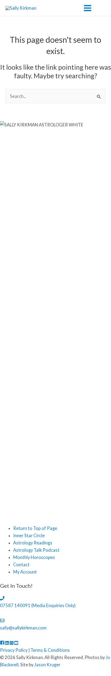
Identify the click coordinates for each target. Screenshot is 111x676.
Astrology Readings (32, 542)
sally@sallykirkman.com (23, 627)
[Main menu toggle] (87, 8)
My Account (25, 571)
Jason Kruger (47, 664)
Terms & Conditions (50, 650)
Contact (21, 564)
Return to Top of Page (35, 528)
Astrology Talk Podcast (36, 550)
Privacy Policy (13, 650)
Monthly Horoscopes (34, 557)
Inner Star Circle (29, 535)
